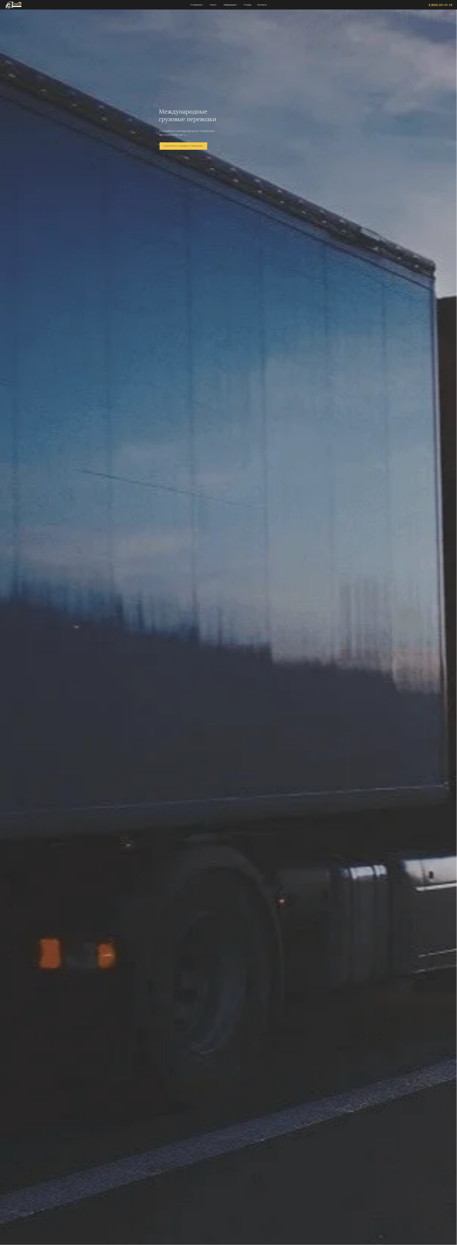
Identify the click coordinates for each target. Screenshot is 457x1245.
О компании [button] (196, 4)
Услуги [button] (213, 4)
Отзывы (247, 4)
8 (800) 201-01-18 (440, 5)
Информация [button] (230, 4)
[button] (183, 146)
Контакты (262, 4)
